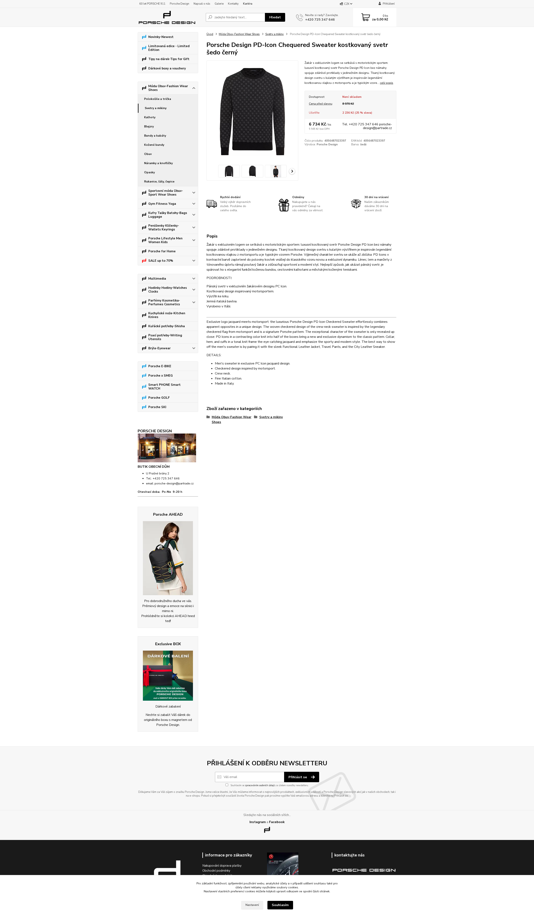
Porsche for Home (162, 251)
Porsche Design (179, 4)
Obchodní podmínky (216, 871)
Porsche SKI (157, 407)
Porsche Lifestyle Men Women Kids (165, 240)
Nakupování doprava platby (222, 866)
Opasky (149, 172)
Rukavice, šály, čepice (159, 182)
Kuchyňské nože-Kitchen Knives (166, 315)
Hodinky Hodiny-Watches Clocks (167, 290)
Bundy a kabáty (155, 136)
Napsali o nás (202, 4)
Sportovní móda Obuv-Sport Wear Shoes (165, 193)
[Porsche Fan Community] (168, 558)
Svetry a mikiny (155, 108)
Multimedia (157, 279)
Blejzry (149, 126)
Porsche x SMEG (160, 375)
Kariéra (247, 4)
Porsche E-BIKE (159, 366)
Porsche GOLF (159, 398)
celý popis (386, 83)
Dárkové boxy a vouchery (167, 68)
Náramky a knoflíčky (158, 163)
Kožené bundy (154, 145)
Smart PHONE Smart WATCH (164, 387)
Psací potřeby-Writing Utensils (165, 337)
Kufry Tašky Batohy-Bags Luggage (167, 215)
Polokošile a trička (157, 99)
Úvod (210, 34)
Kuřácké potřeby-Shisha (166, 326)
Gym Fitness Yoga (162, 204)
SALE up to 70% (160, 261)
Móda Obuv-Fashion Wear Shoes (168, 88)
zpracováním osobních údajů (260, 785)
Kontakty (233, 4)
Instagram (257, 822)
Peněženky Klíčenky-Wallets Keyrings (163, 227)
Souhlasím (280, 905)
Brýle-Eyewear (159, 348)
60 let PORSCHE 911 (152, 4)
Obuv (148, 154)
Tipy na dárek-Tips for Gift (168, 59)
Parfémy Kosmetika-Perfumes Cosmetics (164, 302)
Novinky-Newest (161, 37)
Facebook (277, 822)
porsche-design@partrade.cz (174, 483)
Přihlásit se (298, 777)
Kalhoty (149, 117)
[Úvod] (170, 17)
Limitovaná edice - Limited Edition (169, 48)
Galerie (219, 4)
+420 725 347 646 (320, 19)
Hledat (275, 17)
